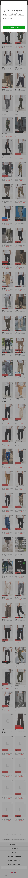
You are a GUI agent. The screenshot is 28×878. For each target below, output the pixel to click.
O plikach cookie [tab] (18, 4)
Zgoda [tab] (5, 4)
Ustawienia (14, 23)
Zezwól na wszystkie (14, 27)
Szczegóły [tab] (11, 4)
